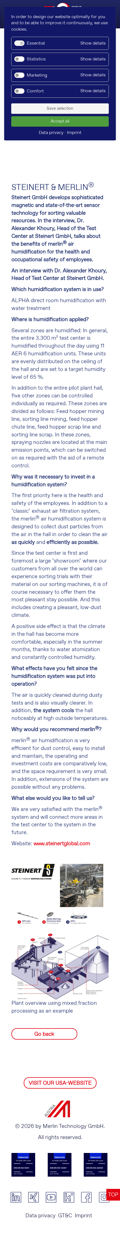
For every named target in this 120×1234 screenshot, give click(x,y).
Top (113, 1194)
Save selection (60, 108)
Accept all (60, 121)
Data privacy (40, 1215)
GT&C (65, 1215)
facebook (86, 1197)
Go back (44, 1034)
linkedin (16, 1197)
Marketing (37, 75)
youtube (51, 1197)
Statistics (36, 59)
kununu (69, 1197)
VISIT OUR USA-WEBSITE (60, 1083)
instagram (104, 1197)
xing (33, 1197)
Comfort (35, 91)
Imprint (83, 1215)
